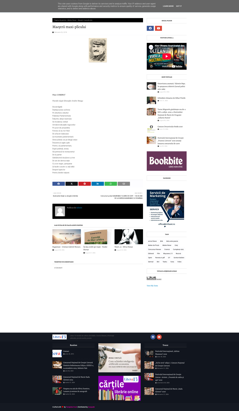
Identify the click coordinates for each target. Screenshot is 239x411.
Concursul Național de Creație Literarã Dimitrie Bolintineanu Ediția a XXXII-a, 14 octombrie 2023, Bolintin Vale (78, 365)
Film (158, 253)
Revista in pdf (160, 258)
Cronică (167, 249)
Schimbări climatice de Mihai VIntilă (171, 98)
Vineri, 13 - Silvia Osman (124, 247)
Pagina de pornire (60, 20)
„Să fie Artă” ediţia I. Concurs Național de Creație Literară (169, 364)
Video (179, 262)
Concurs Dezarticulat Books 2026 (170, 126)
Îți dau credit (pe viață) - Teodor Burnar (95, 248)
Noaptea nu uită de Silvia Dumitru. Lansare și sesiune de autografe (76, 390)
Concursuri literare (154, 249)
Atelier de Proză (153, 245)
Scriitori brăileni (179, 258)
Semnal (150, 262)
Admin (79, 207)
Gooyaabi (91, 407)
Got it (179, 6)
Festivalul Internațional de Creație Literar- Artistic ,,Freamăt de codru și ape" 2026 (169, 377)
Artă (161, 241)
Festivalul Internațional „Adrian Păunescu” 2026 (167, 352)
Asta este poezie (172, 241)
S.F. (169, 258)
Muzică (178, 253)
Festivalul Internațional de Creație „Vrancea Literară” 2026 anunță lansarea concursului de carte (171, 141)
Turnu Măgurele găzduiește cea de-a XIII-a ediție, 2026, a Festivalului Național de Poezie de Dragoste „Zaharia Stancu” (172, 113)
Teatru (165, 262)
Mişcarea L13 (168, 253)
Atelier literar (71, 20)
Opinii (150, 258)
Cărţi (176, 245)
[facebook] (150, 28)
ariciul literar (152, 241)
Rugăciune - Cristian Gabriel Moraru (66, 247)
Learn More (168, 6)
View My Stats (152, 286)
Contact (66, 351)
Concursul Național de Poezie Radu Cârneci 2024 (76, 378)
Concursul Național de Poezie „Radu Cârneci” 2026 (168, 390)
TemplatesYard (71, 407)
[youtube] (158, 28)
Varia (172, 262)
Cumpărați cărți (178, 249)
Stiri (158, 262)
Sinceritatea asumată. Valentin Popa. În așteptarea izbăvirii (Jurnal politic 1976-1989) (172, 86)
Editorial (151, 253)
